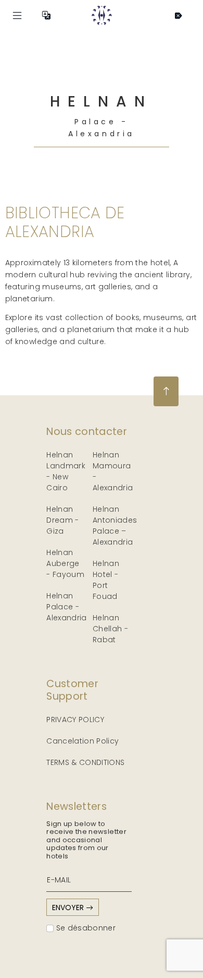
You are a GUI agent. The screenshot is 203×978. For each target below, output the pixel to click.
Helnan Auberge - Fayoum (65, 563)
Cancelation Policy (82, 741)
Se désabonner (85, 928)
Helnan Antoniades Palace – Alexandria (115, 525)
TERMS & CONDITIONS (85, 762)
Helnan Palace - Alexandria (66, 607)
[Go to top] (166, 391)
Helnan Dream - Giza (62, 520)
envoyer (69, 907)
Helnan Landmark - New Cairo (65, 471)
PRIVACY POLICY (75, 719)
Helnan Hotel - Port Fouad (106, 580)
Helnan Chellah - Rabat (110, 628)
